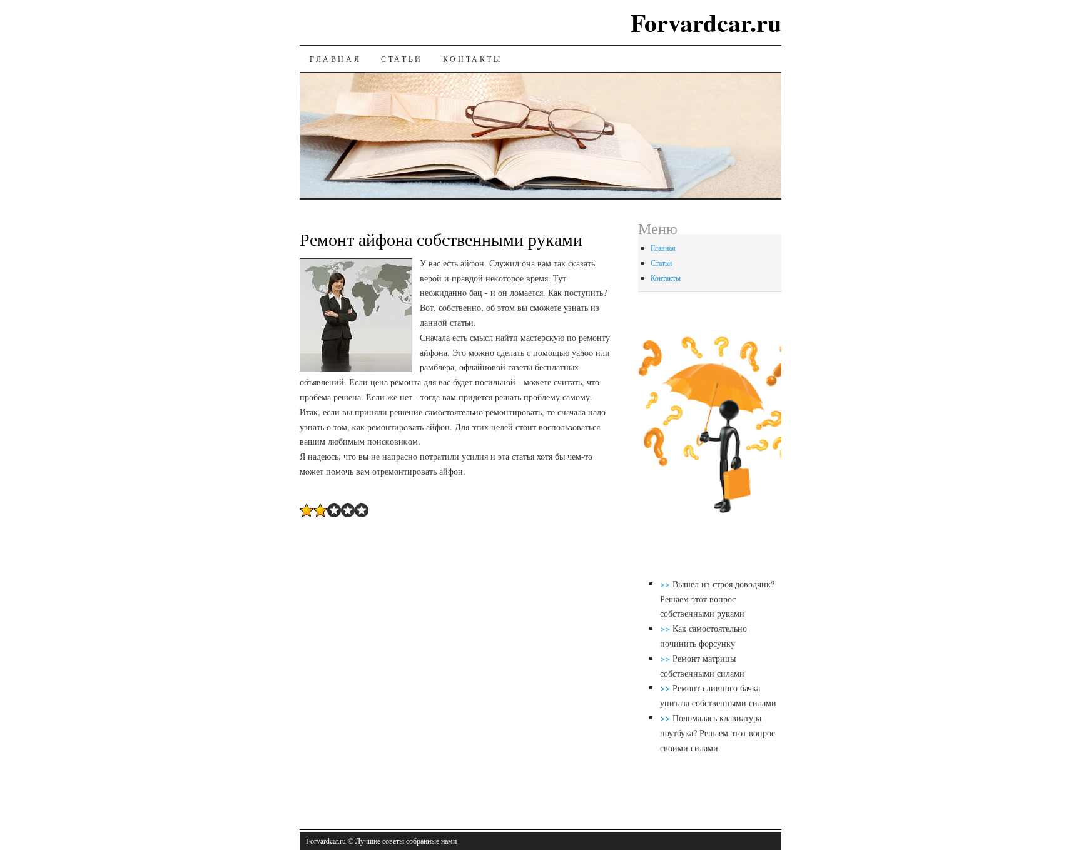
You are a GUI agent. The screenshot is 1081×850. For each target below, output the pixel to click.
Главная (335, 59)
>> (666, 584)
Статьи (402, 59)
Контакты (472, 59)
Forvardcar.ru (706, 22)
